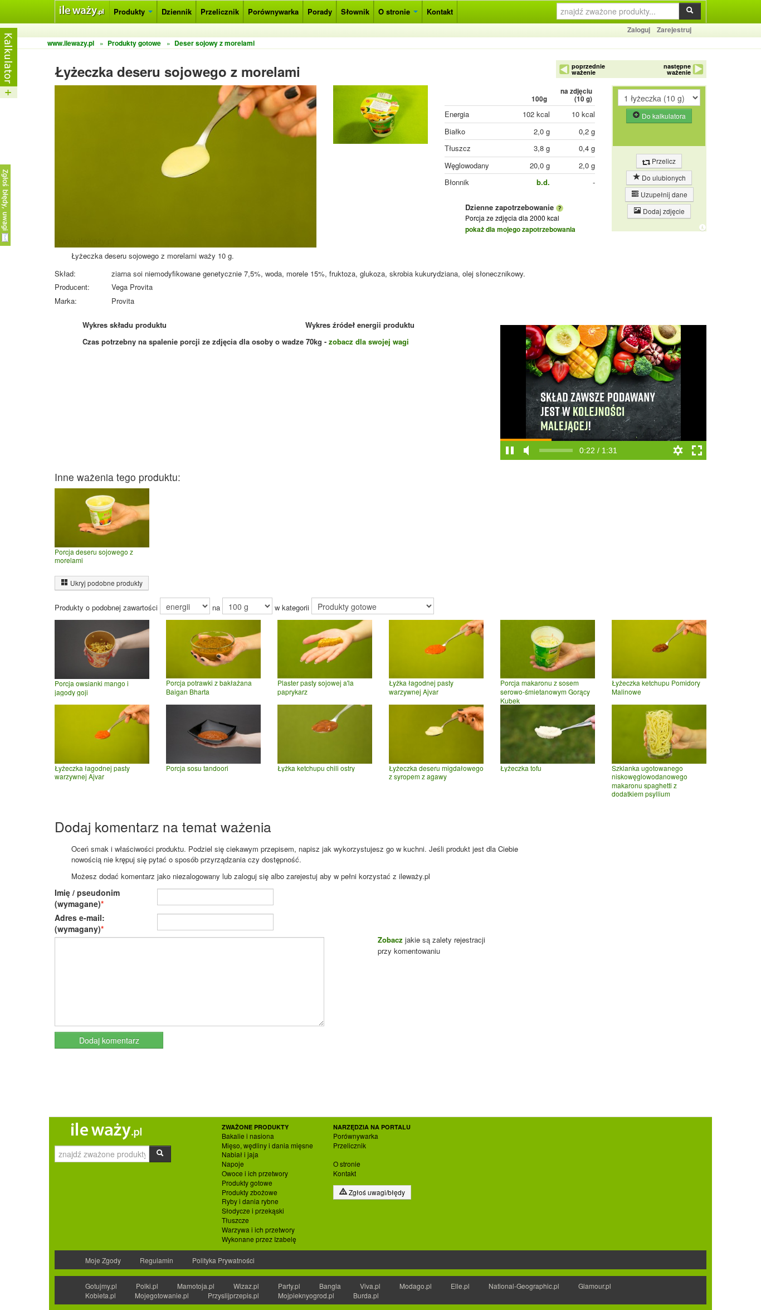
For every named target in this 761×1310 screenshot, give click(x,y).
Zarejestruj (674, 30)
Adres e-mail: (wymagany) (80, 923)
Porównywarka (273, 11)
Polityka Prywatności (223, 1260)
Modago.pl (415, 1285)
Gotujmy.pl (101, 1285)
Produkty (130, 11)
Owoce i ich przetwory (255, 1173)
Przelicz (663, 161)
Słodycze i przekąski (253, 1210)
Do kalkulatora (663, 115)
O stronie (395, 11)
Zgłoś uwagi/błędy (376, 1192)
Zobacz (390, 939)
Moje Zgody (103, 1260)
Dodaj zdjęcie (663, 211)
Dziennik (177, 11)
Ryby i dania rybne (250, 1201)
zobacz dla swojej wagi (369, 341)
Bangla (330, 1285)
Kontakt (440, 11)
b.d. (543, 182)
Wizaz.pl (246, 1285)
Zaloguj (638, 30)
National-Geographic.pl (524, 1285)
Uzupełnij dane (663, 194)
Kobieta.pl (100, 1295)
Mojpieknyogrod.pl (306, 1295)
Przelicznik (220, 11)
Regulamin (156, 1260)
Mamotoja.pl (195, 1285)
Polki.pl (147, 1285)
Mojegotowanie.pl (162, 1295)
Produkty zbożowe (249, 1192)
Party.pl (289, 1285)
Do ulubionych (663, 177)
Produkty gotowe (247, 1182)
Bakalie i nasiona (248, 1136)
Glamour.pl (594, 1285)
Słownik (355, 11)
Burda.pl (366, 1295)
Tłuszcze (235, 1220)
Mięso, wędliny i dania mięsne (267, 1145)
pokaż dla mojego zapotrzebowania (520, 229)
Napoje (233, 1163)
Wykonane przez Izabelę (259, 1239)
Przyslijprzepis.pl (233, 1295)
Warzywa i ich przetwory (258, 1229)
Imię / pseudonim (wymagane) (87, 898)
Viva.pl (370, 1285)
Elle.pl (460, 1285)
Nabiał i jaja (240, 1154)
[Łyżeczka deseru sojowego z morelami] (380, 117)
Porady (320, 11)
